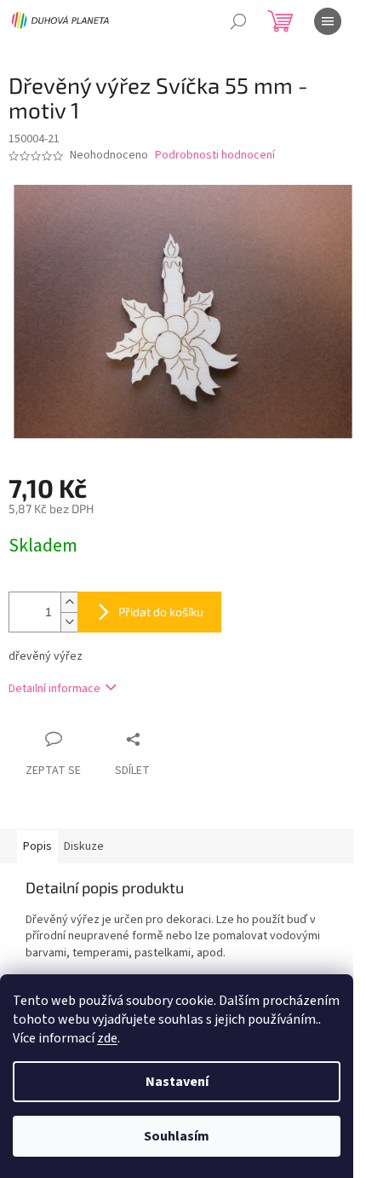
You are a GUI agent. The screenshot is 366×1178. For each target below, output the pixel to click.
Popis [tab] (37, 846)
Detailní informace (54, 688)
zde (107, 1038)
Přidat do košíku (160, 611)
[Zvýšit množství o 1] (68, 602)
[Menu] (328, 21)
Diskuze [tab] (84, 846)
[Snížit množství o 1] (68, 622)
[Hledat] (238, 21)
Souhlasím (176, 1136)
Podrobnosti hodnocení (215, 155)
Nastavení (177, 1081)
